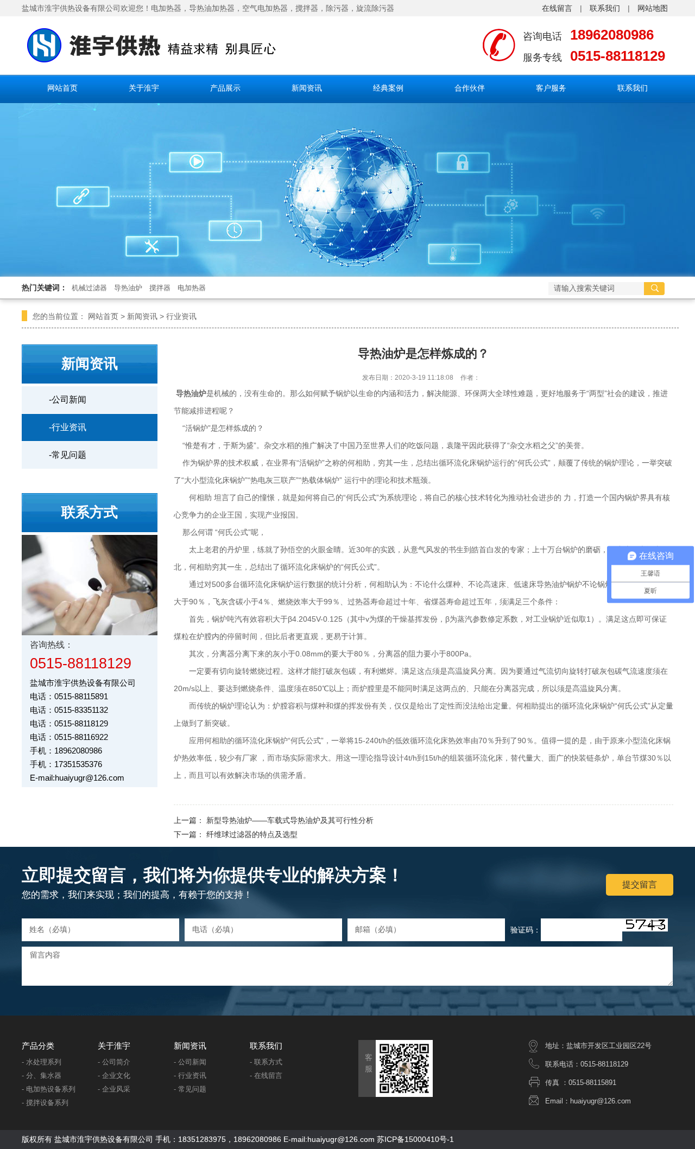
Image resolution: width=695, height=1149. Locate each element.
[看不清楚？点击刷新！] (645, 924)
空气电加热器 (265, 8)
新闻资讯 (307, 88)
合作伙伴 (469, 88)
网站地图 (652, 8)
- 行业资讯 (190, 1075)
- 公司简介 (114, 1062)
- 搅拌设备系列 (45, 1103)
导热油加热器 (212, 8)
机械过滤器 (89, 288)
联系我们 (605, 8)
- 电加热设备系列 (48, 1089)
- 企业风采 (114, 1089)
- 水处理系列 (41, 1062)
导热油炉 (128, 288)
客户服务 (551, 88)
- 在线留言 (266, 1075)
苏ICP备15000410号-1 (415, 1139)
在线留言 (557, 8)
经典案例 (388, 88)
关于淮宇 (144, 88)
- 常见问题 (190, 1089)
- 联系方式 (266, 1062)
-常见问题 (67, 454)
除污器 (337, 8)
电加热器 (192, 288)
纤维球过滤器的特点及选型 (252, 834)
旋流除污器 (375, 8)
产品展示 (225, 88)
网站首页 (62, 88)
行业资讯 (181, 316)
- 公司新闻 (190, 1062)
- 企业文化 (114, 1075)
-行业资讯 (67, 427)
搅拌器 (306, 8)
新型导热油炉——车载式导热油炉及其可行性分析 (290, 820)
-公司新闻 (67, 399)
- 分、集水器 (41, 1075)
